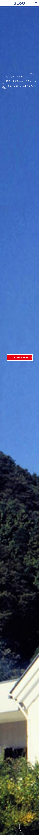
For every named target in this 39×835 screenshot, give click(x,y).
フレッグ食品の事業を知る (19, 357)
